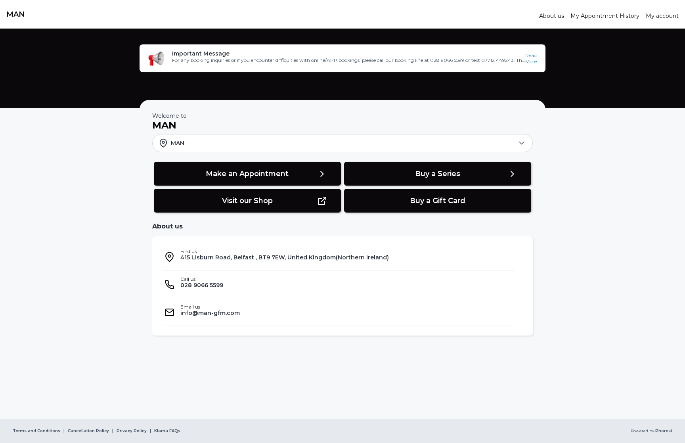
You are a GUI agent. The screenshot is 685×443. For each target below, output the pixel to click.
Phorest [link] (663, 431)
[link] (269, 14)
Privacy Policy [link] (132, 431)
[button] (342, 58)
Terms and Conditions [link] (36, 431)
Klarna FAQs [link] (167, 431)
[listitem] (339, 256)
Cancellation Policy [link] (88, 431)
